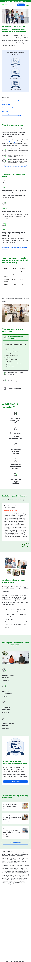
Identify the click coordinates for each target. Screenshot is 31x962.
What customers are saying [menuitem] (11, 115)
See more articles (15, 842)
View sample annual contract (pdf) (15, 166)
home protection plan (10, 142)
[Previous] (23, 545)
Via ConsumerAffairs (9, 507)
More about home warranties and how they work (14, 248)
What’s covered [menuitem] (7, 108)
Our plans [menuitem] (5, 111)
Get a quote (21, 4)
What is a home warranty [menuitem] (11, 101)
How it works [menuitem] (6, 104)
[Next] (27, 545)
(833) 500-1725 (21, 1)
